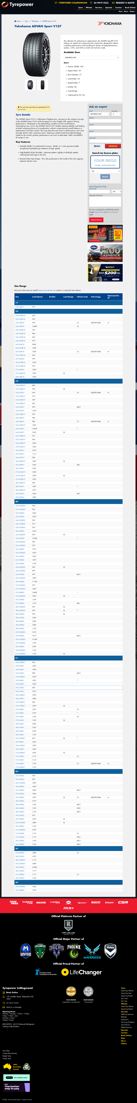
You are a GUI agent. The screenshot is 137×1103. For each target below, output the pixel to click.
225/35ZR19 (20, 385)
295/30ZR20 (20, 632)
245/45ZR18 (20, 348)
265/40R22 (19, 786)
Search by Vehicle (127, 991)
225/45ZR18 (20, 319)
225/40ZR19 (20, 389)
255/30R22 (19, 779)
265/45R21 (19, 699)
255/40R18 (19, 359)
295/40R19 (19, 497)
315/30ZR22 (20, 830)
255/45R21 (19, 684)
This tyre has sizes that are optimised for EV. (34, 108)
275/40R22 (19, 797)
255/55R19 (19, 454)
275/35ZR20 (20, 589)
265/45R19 (19, 468)
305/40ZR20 (20, 650)
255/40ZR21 (20, 677)
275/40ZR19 (20, 479)
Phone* (91, 125)
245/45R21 (19, 669)
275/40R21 (19, 709)
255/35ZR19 (20, 440)
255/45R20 (19, 556)
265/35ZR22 (20, 783)
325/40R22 (19, 844)
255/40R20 (19, 549)
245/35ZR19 (20, 414)
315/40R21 (19, 764)
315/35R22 (19, 833)
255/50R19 (19, 450)
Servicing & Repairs (127, 1022)
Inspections (124, 1019)
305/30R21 (19, 749)
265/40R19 (19, 465)
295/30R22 (19, 819)
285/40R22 (19, 805)
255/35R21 (19, 673)
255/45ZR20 (20, 553)
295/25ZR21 (20, 738)
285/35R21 (19, 727)
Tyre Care (124, 998)
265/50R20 (19, 582)
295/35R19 (19, 494)
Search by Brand (126, 996)
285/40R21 (19, 731)
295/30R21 (19, 742)
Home (18, 21)
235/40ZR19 (20, 400)
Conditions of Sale (26, 1099)
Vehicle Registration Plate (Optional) (97, 188)
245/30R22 (19, 776)
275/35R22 (19, 790)
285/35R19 (19, 486)
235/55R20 (19, 517)
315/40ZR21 (20, 767)
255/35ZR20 (20, 545)
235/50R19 (19, 407)
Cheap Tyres (7, 1058)
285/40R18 (19, 377)
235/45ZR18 (20, 334)
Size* (91, 111)
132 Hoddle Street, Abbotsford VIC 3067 (20, 998)
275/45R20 (19, 600)
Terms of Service (112, 212)
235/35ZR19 (20, 396)
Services (98, 7)
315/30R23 (19, 874)
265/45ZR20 (20, 578)
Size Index (6, 1051)
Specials (108, 7)
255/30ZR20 (20, 542)
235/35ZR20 (20, 509)
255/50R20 (19, 560)
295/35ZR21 (20, 745)
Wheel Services (126, 1027)
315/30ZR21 (20, 753)
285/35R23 (19, 856)
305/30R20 (19, 647)
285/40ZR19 (20, 490)
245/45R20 (19, 538)
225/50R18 (19, 323)
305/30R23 (19, 867)
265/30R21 (20, 688)
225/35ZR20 (20, 506)
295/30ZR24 (20, 887)
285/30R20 (19, 614)
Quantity (114, 111)
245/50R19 (19, 429)
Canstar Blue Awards (10, 1053)
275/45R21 (19, 717)
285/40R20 (19, 621)
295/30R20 (19, 636)
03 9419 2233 (101, 3)
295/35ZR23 (20, 864)
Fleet (120, 11)
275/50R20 (19, 603)
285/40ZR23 (20, 860)
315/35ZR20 (20, 654)
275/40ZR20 (20, 596)
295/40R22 (19, 826)
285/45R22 (19, 812)
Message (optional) (95, 195)
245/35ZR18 (20, 337)
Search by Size (126, 993)
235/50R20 (19, 513)
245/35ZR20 (20, 524)
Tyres (80, 7)
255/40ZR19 (20, 443)
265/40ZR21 (20, 695)
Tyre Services (125, 1025)
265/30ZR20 (20, 567)
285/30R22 (19, 801)
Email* (91, 131)
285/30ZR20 (20, 607)
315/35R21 (19, 756)
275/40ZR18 (20, 373)
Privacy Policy (98, 212)
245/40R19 (19, 418)
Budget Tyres (7, 1056)
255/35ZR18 (20, 355)
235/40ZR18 (20, 330)
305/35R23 (19, 871)
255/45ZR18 (20, 362)
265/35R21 (19, 691)
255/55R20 (19, 564)
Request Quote (96, 220)
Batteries (124, 1017)
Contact (118, 7)
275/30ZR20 (20, 585)
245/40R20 (19, 531)
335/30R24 (19, 890)
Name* (91, 118)
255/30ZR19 (20, 436)
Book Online (130, 7)
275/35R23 (19, 853)
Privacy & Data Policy (14, 1099)
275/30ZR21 (20, 702)
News (126, 11)
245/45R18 (19, 344)
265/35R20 (19, 574)
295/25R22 (19, 815)
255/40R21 (19, 680)
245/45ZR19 (20, 425)
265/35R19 (19, 458)
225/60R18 (19, 326)
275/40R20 (19, 592)
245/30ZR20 (20, 520)
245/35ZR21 (20, 662)
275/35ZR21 (20, 706)
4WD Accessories (127, 1014)
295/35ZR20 (20, 639)
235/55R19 (19, 411)
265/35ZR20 (20, 571)
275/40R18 (19, 370)
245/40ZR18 (20, 341)
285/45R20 (19, 628)
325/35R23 (19, 878)
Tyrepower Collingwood (72, 3)
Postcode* (92, 138)
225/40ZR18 (20, 315)
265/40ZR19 (20, 461)
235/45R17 (19, 307)
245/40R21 (19, 666)
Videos (132, 11)
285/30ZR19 (20, 483)
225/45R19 (19, 393)
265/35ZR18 (20, 366)
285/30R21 (19, 724)
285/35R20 (19, 618)
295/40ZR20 (20, 643)
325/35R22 (19, 841)
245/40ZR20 (20, 535)
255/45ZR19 (20, 447)
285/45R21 (19, 735)
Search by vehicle (45, 290)
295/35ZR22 (20, 823)
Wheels (89, 7)
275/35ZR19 (20, 472)
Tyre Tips (124, 1001)
